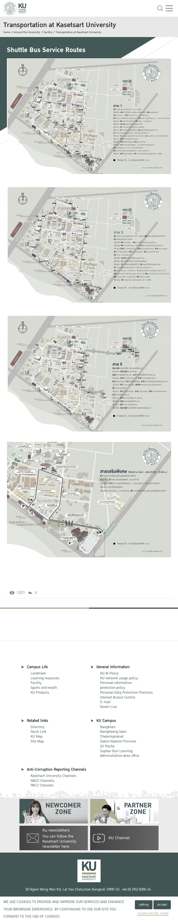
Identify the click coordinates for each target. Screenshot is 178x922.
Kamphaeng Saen (113, 731)
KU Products (40, 692)
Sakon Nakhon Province (118, 739)
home (6, 32)
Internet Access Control (117, 697)
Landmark (38, 673)
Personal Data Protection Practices (126, 692)
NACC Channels (42, 780)
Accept (162, 904)
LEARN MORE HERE (153, 914)
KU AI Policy (109, 673)
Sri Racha (107, 746)
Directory (37, 727)
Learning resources (45, 678)
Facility (48, 32)
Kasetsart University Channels (53, 776)
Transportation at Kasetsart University (78, 32)
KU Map (36, 736)
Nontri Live (108, 707)
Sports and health (44, 687)
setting (144, 904)
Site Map (37, 741)
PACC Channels (42, 785)
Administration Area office (119, 754)
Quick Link (38, 731)
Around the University (27, 32)
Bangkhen (107, 727)
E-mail (105, 702)
